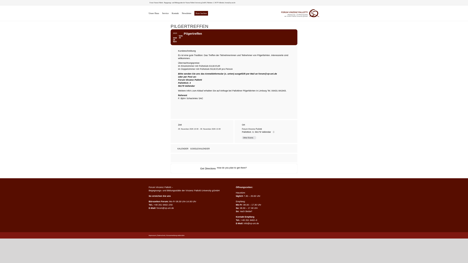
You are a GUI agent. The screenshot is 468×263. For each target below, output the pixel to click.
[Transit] (260, 168)
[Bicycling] (269, 168)
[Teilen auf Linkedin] (240, 158)
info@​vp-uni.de (251, 223)
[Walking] (264, 168)
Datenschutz (161, 235)
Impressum (152, 235)
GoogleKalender (200, 149)
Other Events (248, 138)
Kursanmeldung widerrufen (175, 235)
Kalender (182, 149)
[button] (212, 13)
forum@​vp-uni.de (165, 208)
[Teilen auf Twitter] (234, 158)
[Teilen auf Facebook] (228, 158)
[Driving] (255, 168)
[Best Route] (250, 168)
